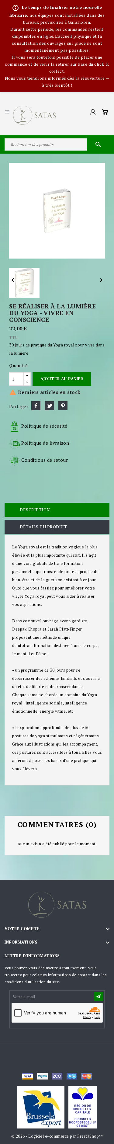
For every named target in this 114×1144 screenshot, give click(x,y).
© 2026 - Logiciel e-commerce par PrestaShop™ (57, 1136)
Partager (35, 405)
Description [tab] (35, 510)
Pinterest (62, 405)
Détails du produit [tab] (43, 527)
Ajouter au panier (61, 378)
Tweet (49, 405)
